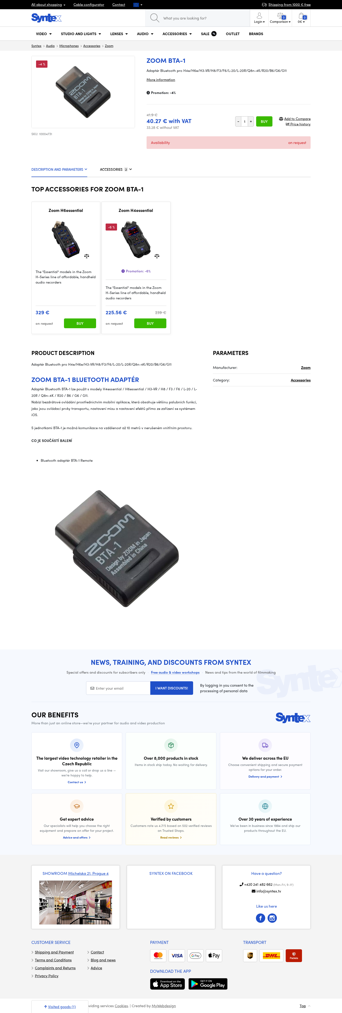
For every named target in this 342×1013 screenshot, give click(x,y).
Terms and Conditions (53, 960)
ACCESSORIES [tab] (113, 169)
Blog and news (103, 960)
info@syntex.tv (268, 891)
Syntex (36, 45)
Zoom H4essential (136, 210)
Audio (50, 45)
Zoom (109, 45)
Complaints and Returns (55, 967)
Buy (264, 121)
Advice (96, 967)
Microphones (69, 45)
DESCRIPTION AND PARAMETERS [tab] (57, 169)
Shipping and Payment (54, 952)
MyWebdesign (164, 1005)
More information (161, 79)
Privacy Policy (46, 975)
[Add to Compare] (86, 255)
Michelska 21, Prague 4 (88, 873)
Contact (118, 4)
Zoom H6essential (66, 210)
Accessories (91, 45)
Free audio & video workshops (175, 672)
